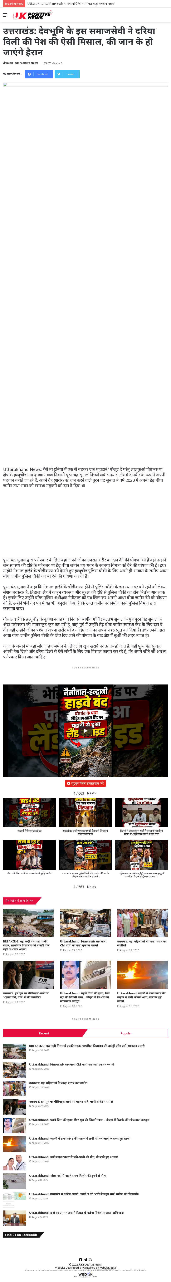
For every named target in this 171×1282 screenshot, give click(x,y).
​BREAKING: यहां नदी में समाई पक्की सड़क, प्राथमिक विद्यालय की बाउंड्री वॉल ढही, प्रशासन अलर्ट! (26, 945)
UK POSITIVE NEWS (90, 1264)
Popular (126, 1033)
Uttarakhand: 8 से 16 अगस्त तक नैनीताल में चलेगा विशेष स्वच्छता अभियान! (76, 1213)
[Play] (85, 731)
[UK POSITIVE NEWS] (33, 14)
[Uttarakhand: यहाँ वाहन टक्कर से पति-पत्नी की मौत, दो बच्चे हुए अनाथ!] (14, 1162)
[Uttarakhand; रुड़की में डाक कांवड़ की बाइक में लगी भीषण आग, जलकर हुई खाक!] (142, 975)
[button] (91, 793)
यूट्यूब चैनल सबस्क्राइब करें (87, 783)
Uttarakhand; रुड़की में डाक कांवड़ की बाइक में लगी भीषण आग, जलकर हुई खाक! (141, 997)
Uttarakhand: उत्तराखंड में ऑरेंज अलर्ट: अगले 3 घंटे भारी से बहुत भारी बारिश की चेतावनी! (84, 1194)
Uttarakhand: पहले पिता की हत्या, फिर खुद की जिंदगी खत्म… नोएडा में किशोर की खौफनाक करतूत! (85, 997)
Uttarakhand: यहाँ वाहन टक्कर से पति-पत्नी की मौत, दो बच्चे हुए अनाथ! (73, 1157)
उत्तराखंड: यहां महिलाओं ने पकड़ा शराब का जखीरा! (58, 1083)
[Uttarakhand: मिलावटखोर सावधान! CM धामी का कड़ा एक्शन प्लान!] (85, 923)
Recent (44, 1033)
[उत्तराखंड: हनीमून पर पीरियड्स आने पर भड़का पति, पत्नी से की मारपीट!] (28, 975)
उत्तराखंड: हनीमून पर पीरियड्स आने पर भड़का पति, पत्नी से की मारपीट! (26, 995)
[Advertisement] (85, 436)
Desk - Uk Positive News (22, 63)
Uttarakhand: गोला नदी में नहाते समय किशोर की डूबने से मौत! (67, 1176)
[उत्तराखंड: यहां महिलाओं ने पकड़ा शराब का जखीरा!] (142, 923)
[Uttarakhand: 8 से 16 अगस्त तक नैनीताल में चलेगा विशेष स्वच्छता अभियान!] (14, 1218)
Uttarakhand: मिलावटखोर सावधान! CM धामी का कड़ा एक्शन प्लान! (83, 943)
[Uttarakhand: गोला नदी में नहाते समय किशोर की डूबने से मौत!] (14, 1181)
